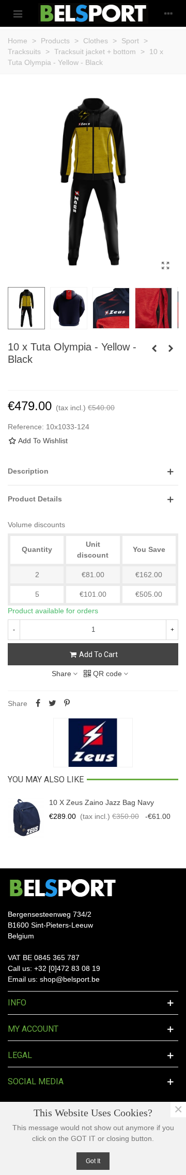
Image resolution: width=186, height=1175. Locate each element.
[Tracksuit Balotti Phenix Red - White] (170, 348)
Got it (93, 1161)
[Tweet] (52, 703)
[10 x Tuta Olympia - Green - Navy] (154, 348)
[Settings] (168, 13)
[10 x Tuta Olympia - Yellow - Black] (165, 266)
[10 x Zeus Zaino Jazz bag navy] (26, 817)
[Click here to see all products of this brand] (93, 742)
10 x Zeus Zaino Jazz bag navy (101, 802)
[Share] (38, 703)
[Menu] (17, 13)
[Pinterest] (67, 703)
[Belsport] (93, 13)
